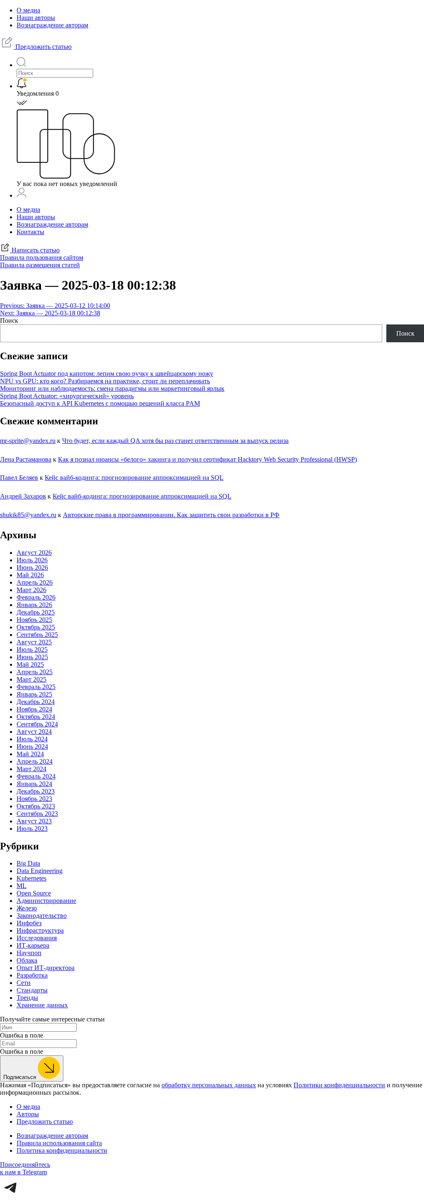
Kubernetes (31, 878)
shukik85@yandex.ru (28, 514)
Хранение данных (42, 1005)
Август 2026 (34, 552)
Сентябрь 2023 (37, 813)
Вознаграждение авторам (52, 25)
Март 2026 (31, 589)
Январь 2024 (34, 783)
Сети (24, 982)
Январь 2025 (34, 694)
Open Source (34, 893)
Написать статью (35, 250)
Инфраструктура (40, 930)
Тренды (27, 997)
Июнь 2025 (32, 656)
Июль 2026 (32, 560)
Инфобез (29, 923)
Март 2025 (31, 679)
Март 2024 (31, 768)
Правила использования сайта (59, 1143)
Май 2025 (30, 664)
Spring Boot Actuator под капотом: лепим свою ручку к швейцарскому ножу (106, 373)
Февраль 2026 (36, 597)
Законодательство (42, 915)
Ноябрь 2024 (34, 709)
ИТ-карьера (33, 945)
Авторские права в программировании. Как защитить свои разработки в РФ (171, 514)
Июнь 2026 (32, 567)
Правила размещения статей (40, 265)
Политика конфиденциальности (62, 1150)
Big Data (28, 863)
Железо (27, 908)
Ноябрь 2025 (34, 619)
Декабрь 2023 (36, 791)
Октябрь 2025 (36, 627)
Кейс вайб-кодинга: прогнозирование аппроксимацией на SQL (134, 477)
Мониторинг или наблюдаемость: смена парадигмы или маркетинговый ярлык (112, 388)
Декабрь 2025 (36, 612)
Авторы (28, 1114)
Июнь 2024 (32, 746)
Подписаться (20, 1077)
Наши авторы (36, 17)
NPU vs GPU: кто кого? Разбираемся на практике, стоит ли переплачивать (105, 381)
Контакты (30, 231)
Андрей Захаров (23, 496)
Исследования (37, 937)
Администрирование (46, 900)
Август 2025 (34, 642)
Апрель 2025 (35, 671)
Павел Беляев (19, 477)
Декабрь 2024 (36, 701)
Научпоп (29, 952)
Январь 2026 (34, 604)
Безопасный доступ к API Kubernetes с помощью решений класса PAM (100, 403)
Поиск (9, 320)
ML (21, 885)
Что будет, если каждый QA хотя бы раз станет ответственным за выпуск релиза (175, 440)
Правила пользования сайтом (41, 257)
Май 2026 (30, 574)
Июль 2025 (32, 649)
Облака (27, 960)
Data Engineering (40, 870)
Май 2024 (30, 753)
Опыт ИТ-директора (46, 967)
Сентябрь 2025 (37, 634)
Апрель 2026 (35, 582)
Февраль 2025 (36, 686)
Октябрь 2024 (36, 716)
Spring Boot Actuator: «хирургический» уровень (67, 395)
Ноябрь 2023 (34, 798)
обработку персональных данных (208, 1085)
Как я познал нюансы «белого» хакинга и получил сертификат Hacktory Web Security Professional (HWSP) (207, 459)
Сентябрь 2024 (37, 724)
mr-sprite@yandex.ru (27, 440)
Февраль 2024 (36, 776)
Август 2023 (34, 821)
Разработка (32, 975)
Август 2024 (34, 731)
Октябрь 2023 (36, 806)
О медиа (28, 10)
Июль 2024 (32, 739)
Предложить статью (43, 46)
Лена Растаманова (25, 459)
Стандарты (32, 990)
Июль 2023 (32, 828)
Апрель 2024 (35, 761)
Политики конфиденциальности (339, 1085)
